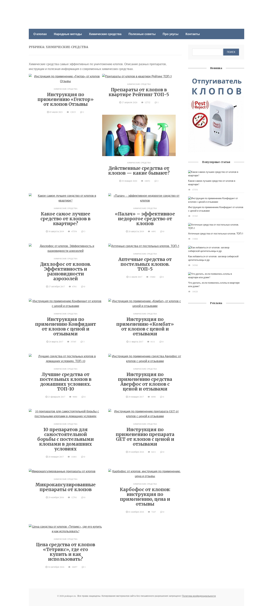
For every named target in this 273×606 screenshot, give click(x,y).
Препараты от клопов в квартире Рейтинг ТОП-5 (139, 92)
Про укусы (170, 34)
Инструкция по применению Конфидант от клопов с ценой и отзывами (65, 326)
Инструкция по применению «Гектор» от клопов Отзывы (66, 99)
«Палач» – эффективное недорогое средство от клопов (145, 218)
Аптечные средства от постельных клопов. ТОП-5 (145, 264)
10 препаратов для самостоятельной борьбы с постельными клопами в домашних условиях (65, 439)
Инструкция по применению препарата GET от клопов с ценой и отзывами (145, 437)
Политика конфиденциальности (199, 595)
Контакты (193, 34)
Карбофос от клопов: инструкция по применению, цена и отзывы (145, 497)
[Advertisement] (216, 344)
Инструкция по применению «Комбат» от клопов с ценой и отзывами (145, 326)
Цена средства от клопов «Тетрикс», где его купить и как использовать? (65, 552)
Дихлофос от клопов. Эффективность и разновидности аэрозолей (65, 271)
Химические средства (105, 34)
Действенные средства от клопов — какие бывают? (139, 170)
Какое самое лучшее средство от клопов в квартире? (65, 218)
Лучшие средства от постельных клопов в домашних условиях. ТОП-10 (65, 382)
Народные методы (68, 34)
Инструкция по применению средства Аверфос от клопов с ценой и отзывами (145, 382)
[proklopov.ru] (56, 9)
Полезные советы (142, 34)
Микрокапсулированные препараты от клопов (65, 487)
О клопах (40, 34)
